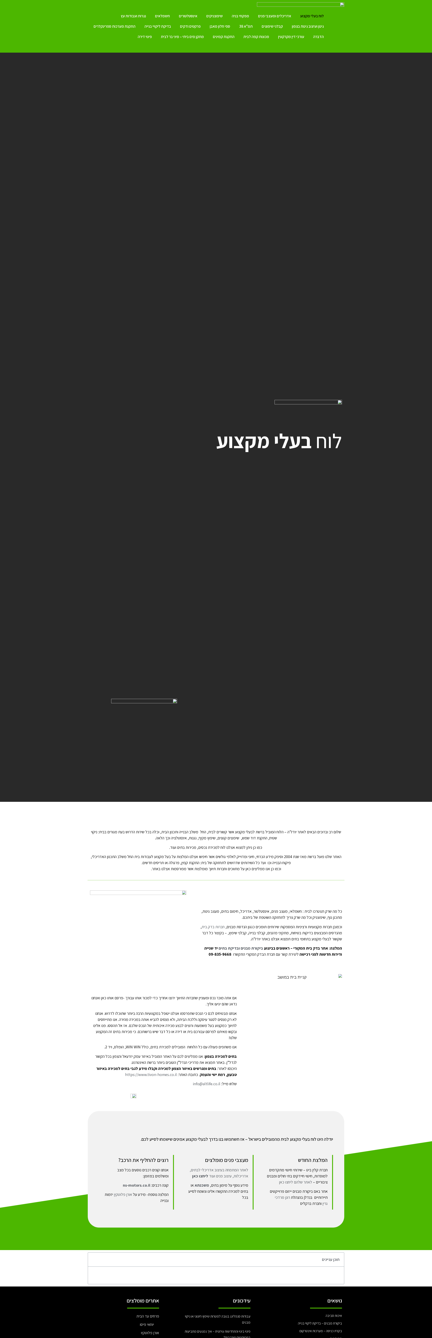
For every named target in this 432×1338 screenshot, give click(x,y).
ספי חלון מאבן (220, 26)
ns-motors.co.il (136, 1185)
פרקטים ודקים (190, 26)
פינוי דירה (145, 36)
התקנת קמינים (223, 36)
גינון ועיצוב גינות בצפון (308, 26)
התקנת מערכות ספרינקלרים (114, 26)
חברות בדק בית (213, 926)
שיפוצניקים (214, 15)
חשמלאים (162, 15)
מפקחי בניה (240, 15)
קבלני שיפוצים (272, 26)
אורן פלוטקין (123, 1194)
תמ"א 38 (246, 26)
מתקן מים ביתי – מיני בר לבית (182, 36)
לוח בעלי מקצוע (312, 15)
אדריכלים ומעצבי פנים (274, 15)
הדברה (318, 36)
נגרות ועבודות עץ (133, 15)
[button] (94, 1259)
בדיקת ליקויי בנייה (157, 26)
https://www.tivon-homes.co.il (151, 1074)
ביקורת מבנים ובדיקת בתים (241, 948)
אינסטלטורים (188, 15)
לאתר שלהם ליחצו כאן (295, 1182)
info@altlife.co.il (206, 1083)
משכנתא (202, 1185)
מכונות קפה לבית (256, 36)
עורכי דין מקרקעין (291, 36)
